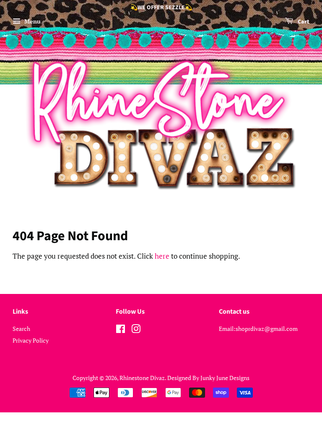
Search (21, 329)
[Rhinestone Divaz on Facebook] (120, 330)
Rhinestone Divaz (142, 378)
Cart (302, 22)
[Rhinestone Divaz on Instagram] (135, 330)
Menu (32, 21)
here (162, 256)
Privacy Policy (31, 340)
